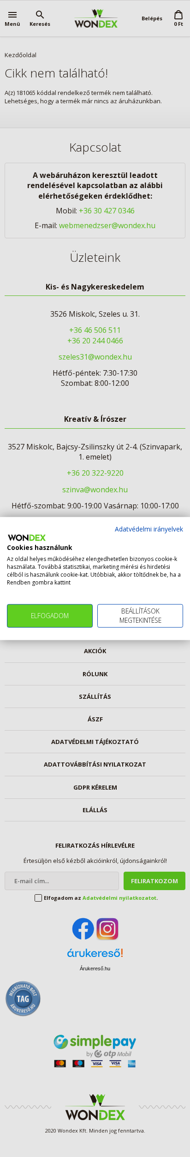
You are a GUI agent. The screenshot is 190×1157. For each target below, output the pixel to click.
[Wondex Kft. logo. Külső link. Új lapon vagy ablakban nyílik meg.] (27, 537)
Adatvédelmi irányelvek (149, 529)
